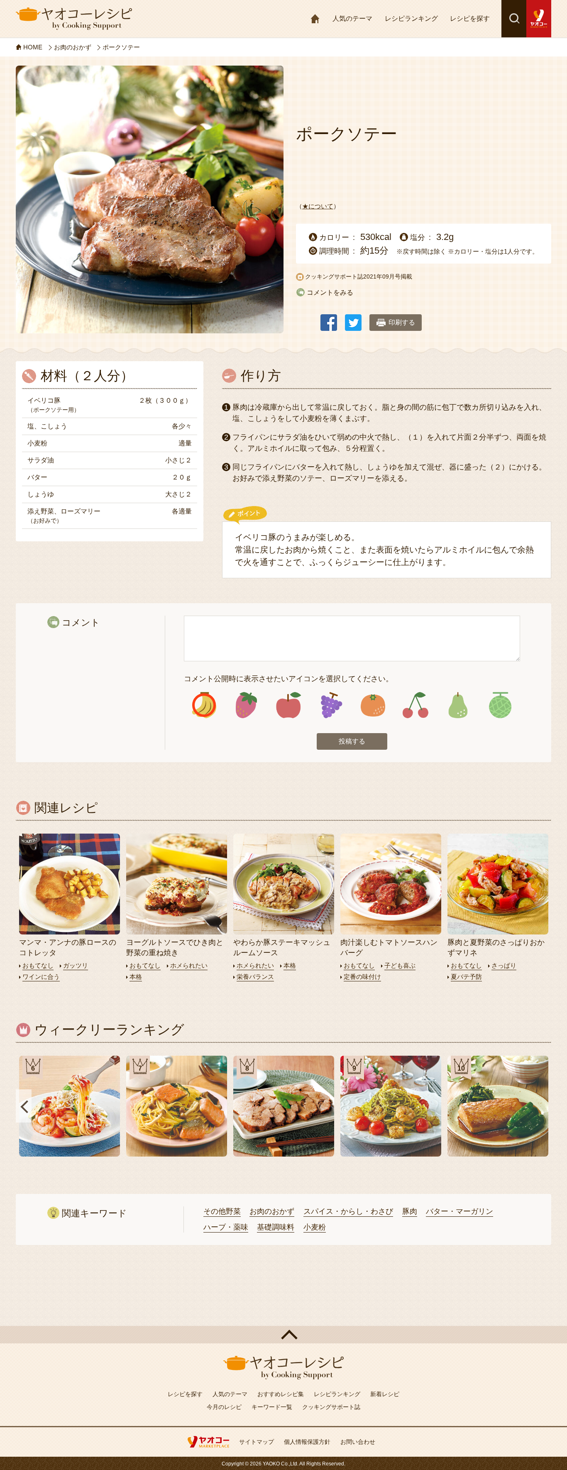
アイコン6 (415, 705)
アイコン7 (457, 705)
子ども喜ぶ (399, 965)
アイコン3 (289, 705)
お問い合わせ (357, 1441)
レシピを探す (470, 18)
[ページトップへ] (283, 1334)
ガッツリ (75, 965)
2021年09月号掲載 (387, 276)
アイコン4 (330, 705)
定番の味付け (362, 976)
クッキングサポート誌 (331, 1407)
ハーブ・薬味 (225, 1227)
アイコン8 (500, 705)
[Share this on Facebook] (328, 318)
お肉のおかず (271, 1211)
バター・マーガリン (459, 1211)
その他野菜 (222, 1211)
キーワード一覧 (272, 1407)
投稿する (352, 741)
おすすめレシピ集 (280, 1394)
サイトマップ (256, 1441)
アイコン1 (204, 705)
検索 (513, 18)
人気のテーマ (352, 18)
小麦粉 (314, 1227)
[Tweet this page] (353, 318)
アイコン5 (373, 705)
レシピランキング (411, 18)
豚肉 (409, 1211)
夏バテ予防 (466, 976)
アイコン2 (246, 705)
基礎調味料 (275, 1227)
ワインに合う (41, 976)
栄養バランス (255, 976)
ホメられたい (189, 965)
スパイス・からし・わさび (348, 1211)
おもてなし (38, 965)
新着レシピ (384, 1394)
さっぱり (503, 965)
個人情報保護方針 (307, 1441)
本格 (136, 976)
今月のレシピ (224, 1407)
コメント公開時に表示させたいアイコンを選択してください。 (288, 679)
